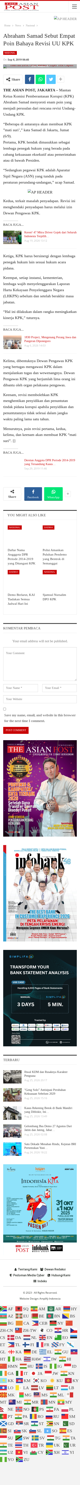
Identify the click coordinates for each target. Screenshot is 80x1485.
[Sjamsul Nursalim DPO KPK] (58, 580)
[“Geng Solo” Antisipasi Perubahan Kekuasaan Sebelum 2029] (12, 1095)
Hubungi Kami (60, 1275)
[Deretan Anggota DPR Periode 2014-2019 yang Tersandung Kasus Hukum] (12, 465)
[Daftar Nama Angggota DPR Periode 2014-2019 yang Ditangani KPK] (23, 535)
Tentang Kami (27, 1269)
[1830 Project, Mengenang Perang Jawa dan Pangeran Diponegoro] (12, 342)
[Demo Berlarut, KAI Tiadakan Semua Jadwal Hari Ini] (23, 580)
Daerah (48, 527)
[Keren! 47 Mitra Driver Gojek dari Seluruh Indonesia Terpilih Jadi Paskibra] (12, 237)
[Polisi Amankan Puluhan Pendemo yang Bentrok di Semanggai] (58, 535)
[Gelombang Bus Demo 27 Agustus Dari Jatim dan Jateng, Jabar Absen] (12, 1131)
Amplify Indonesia (50, 1298)
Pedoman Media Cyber (29, 1275)
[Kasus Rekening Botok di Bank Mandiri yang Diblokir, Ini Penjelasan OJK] (12, 1113)
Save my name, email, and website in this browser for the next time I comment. (40, 718)
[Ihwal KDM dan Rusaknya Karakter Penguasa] (12, 1077)
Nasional (10, 53)
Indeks (42, 1281)
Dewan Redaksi (55, 1269)
